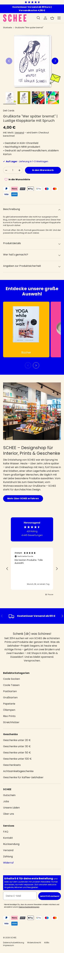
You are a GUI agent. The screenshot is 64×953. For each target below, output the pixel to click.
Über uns (8, 814)
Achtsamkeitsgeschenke (18, 771)
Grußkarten (10, 697)
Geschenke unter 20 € (17, 740)
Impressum (8, 945)
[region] (32, 569)
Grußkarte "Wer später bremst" (29, 27)
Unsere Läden (11, 807)
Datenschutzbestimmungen (29, 907)
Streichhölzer (11, 722)
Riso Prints (9, 716)
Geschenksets (12, 765)
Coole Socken (11, 679)
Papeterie (9, 703)
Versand (19, 132)
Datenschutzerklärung (13, 942)
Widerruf (8, 862)
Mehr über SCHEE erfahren (23, 498)
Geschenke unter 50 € (17, 752)
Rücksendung (11, 844)
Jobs (6, 801)
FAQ (5, 831)
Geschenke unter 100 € (17, 759)
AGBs (46, 942)
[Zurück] (28, 365)
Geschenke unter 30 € (17, 746)
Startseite (7, 27)
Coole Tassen (11, 685)
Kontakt (8, 838)
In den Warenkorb (43, 170)
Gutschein (9, 795)
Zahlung (8, 856)
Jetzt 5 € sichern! (49, 896)
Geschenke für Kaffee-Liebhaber (23, 777)
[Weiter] (36, 365)
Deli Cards (8, 110)
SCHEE (13, 937)
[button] (52, 18)
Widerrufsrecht (34, 942)
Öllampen (9, 710)
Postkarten (10, 691)
